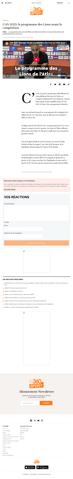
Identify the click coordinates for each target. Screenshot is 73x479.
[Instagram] (42, 420)
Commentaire (9, 204)
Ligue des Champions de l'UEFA (11, 441)
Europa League (6, 443)
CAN (4, 428)
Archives (22, 439)
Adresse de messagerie (13, 233)
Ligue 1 (4, 451)
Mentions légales (24, 430)
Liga (4, 445)
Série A (4, 449)
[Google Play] (42, 467)
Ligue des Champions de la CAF (11, 437)
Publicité (22, 432)
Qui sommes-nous (24, 428)
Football (6, 20)
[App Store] (30, 467)
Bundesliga (5, 453)
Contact (22, 437)
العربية (68, 3)
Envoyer (46, 403)
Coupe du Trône (7, 434)
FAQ (21, 434)
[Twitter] (35, 420)
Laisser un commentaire (36, 243)
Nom (6, 225)
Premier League (7, 447)
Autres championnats (8, 455)
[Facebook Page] (31, 420)
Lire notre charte (9, 189)
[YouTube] (38, 420)
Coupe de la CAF (7, 439)
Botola (4, 432)
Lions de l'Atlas (6, 430)
